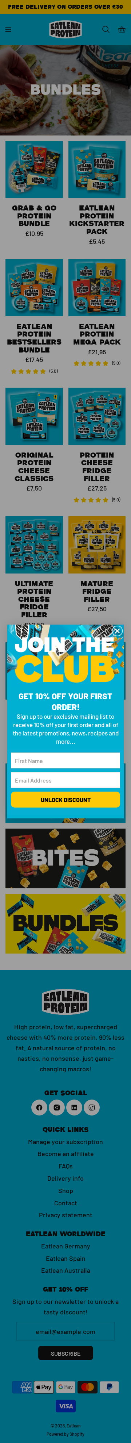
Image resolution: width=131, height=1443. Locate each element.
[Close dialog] (117, 630)
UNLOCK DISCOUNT (66, 800)
